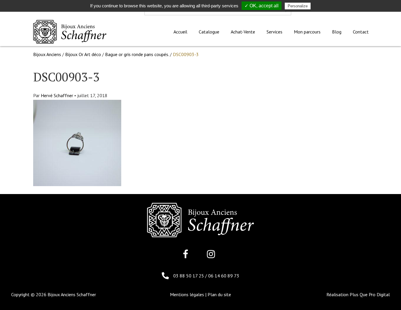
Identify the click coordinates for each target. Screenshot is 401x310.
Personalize (298, 6)
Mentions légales (187, 294)
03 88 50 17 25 (189, 276)
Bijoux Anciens (47, 54)
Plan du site (219, 294)
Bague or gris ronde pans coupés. (137, 54)
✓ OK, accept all (262, 5)
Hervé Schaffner (57, 95)
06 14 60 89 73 (223, 276)
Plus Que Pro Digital (370, 294)
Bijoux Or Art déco (83, 54)
